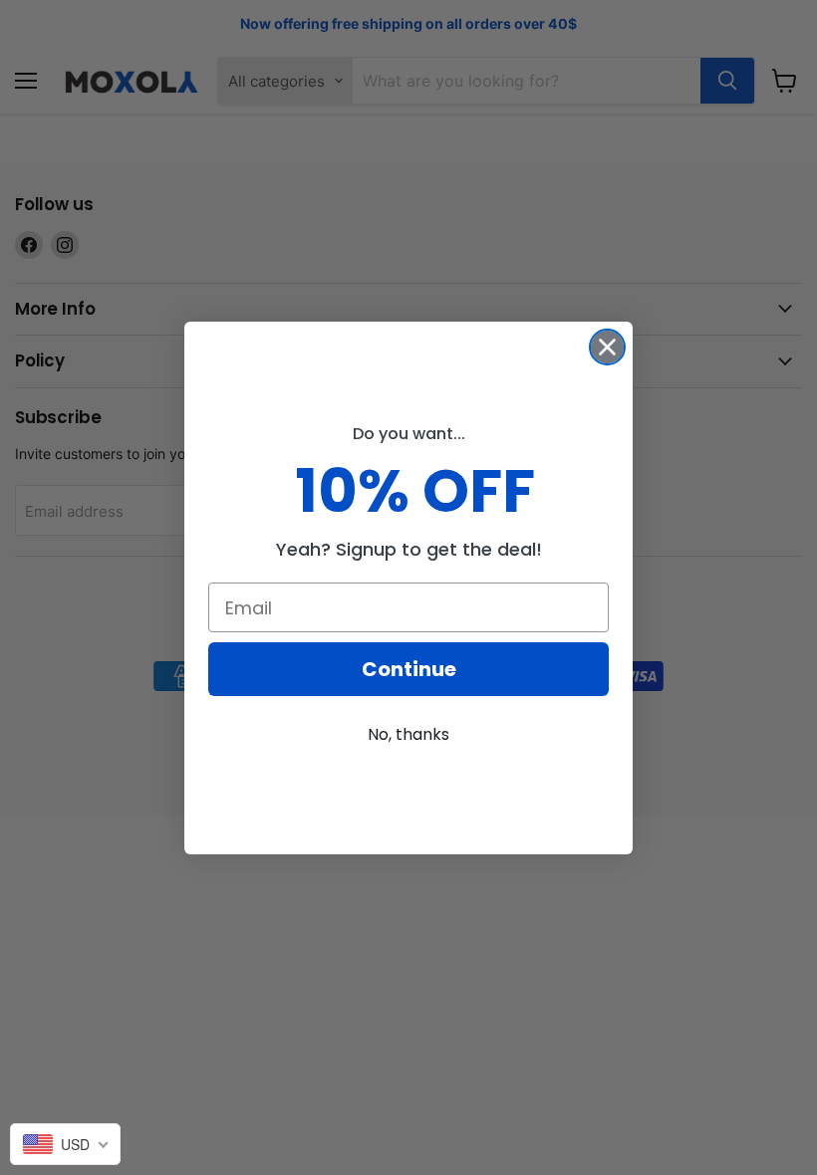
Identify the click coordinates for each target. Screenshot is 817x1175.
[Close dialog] (607, 347)
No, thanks (408, 734)
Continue (409, 669)
